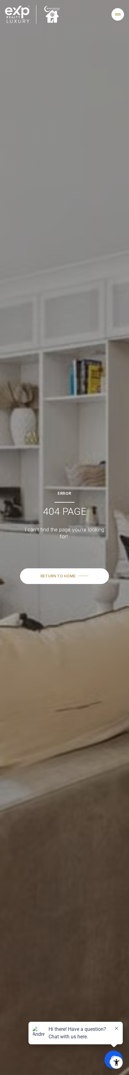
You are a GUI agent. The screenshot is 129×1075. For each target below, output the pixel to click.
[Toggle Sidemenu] (117, 14)
